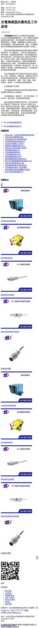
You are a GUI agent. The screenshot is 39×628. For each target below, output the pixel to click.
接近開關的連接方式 (14, 126)
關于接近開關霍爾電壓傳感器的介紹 (18, 161)
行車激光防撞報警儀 (8, 221)
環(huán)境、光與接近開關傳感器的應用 (19, 135)
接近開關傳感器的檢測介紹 (15, 141)
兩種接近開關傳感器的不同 (15, 146)
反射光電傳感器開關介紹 (14, 172)
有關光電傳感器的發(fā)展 (14, 163)
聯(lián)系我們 (10, 599)
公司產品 (8, 593)
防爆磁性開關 (6, 369)
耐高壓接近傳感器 (7, 295)
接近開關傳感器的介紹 (13, 157)
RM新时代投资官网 (8, 625)
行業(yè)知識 (9, 597)
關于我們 (8, 591)
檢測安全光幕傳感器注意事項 (16, 148)
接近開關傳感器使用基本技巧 (16, 159)
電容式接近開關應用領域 (14, 137)
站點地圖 (8, 604)
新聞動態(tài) (9, 595)
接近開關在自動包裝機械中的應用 (17, 170)
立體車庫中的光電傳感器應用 (16, 139)
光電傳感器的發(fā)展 (13, 154)
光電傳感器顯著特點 (14, 122)
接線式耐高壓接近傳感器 (10, 332)
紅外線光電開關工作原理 (14, 144)
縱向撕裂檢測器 (6, 258)
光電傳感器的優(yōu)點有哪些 (16, 167)
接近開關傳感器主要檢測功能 (16, 165)
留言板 (7, 602)
